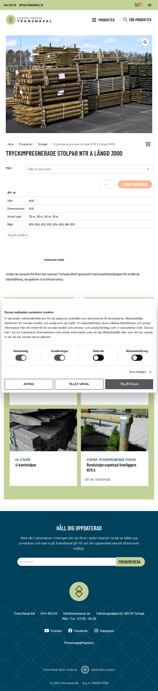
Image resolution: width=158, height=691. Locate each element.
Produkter (26, 144)
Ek (16, 459)
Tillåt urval (79, 384)
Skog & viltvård (17, 235)
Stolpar (43, 144)
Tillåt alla (129, 384)
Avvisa (29, 384)
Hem (11, 144)
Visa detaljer (137, 372)
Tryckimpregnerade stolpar (117, 459)
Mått (9, 168)
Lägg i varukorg (135, 184)
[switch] (59, 358)
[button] (149, 5)
